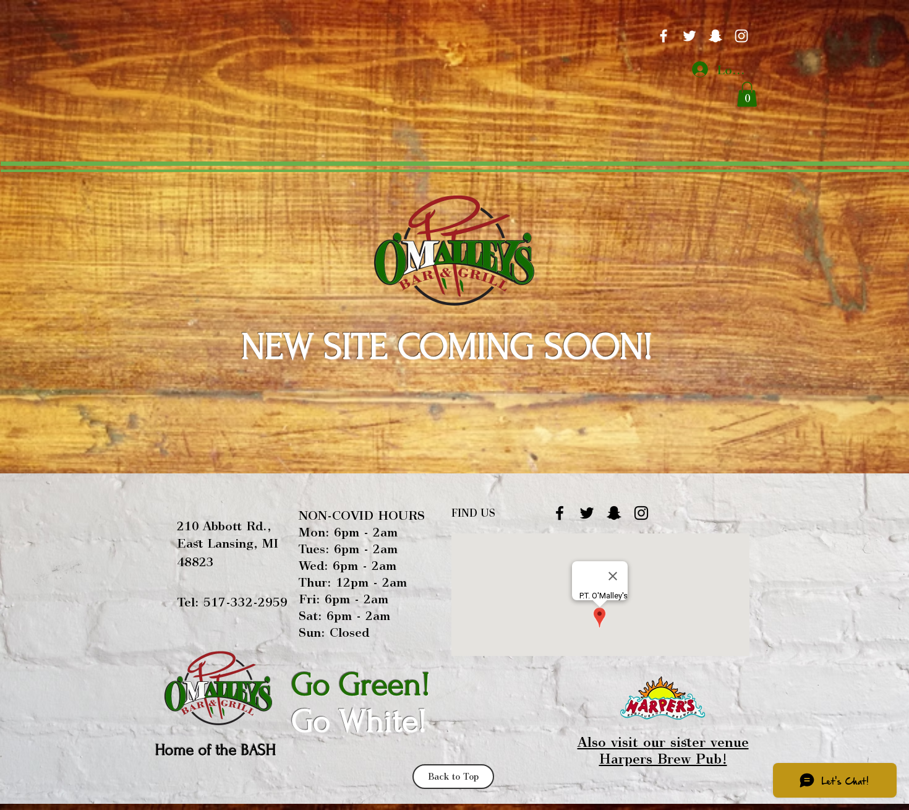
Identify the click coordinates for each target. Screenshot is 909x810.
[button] (747, 94)
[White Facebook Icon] (663, 36)
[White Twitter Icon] (689, 36)
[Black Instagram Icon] (641, 513)
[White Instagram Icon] (741, 36)
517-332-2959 (245, 601)
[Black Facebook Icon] (559, 513)
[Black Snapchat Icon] (614, 513)
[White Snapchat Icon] (715, 36)
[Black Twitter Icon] (587, 513)
